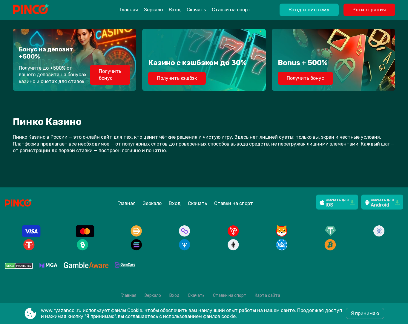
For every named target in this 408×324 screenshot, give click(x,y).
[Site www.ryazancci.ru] (46, 9)
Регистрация (369, 10)
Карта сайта (267, 295)
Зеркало (153, 10)
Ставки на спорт (231, 10)
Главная (129, 10)
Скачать (196, 10)
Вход (175, 10)
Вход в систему (309, 10)
